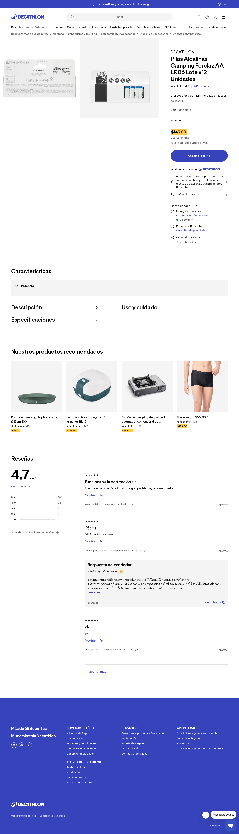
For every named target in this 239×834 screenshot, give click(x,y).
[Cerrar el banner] (225, 4)
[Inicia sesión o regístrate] (215, 17)
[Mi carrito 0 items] (223, 17)
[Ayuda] (207, 17)
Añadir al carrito (199, 156)
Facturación (196, 27)
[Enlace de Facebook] (14, 745)
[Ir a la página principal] (27, 16)
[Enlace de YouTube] (21, 745)
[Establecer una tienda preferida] (198, 17)
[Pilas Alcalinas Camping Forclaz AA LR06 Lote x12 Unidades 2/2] (40, 78)
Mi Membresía (217, 27)
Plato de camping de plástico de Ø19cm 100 (34, 419)
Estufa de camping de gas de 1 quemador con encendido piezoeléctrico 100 (144, 420)
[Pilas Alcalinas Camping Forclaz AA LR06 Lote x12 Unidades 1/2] (119, 78)
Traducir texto (211, 602)
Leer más (94, 592)
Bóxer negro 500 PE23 (192, 417)
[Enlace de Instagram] (29, 745)
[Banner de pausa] (219, 4)
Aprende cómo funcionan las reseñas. (33, 532)
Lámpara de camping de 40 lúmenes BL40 (86, 419)
